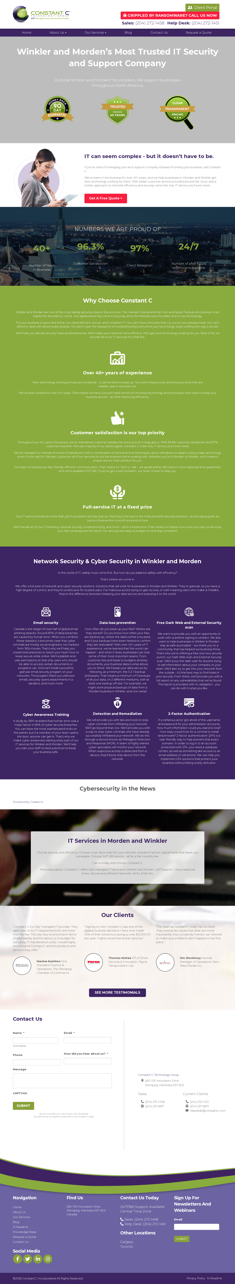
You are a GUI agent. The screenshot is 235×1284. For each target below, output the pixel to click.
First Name (19, 1046)
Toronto (126, 1247)
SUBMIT (23, 1106)
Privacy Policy (196, 1278)
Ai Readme (20, 1227)
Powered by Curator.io (28, 802)
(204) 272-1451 (205, 23)
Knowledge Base (24, 1232)
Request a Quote (199, 32)
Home (26, 32)
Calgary (126, 1242)
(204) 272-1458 (149, 23)
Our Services (94, 32)
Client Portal (205, 7)
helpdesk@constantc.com (208, 1110)
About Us (57, 32)
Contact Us (158, 32)
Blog (128, 32)
